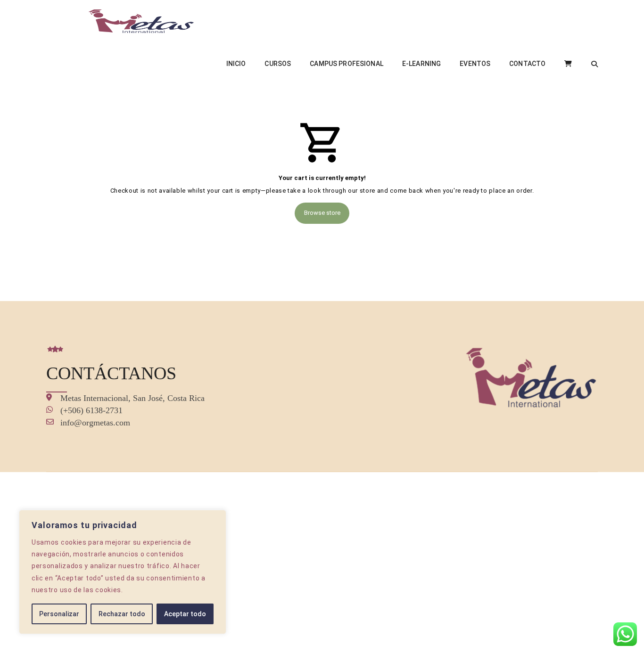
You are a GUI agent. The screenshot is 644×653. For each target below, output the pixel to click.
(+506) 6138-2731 (91, 410)
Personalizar (59, 614)
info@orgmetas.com (95, 422)
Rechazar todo (122, 614)
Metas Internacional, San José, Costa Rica (132, 398)
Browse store (322, 212)
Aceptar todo (185, 614)
